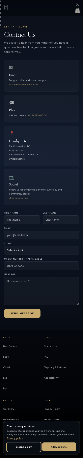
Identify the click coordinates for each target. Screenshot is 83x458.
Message (10, 274)
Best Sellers (10, 346)
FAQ (46, 356)
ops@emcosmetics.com (23, 84)
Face (6, 356)
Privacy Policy (52, 409)
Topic (8, 243)
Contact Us (50, 346)
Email (7, 228)
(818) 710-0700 (37, 115)
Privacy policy (15, 438)
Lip (5, 388)
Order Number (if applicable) (24, 259)
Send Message (22, 313)
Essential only (24, 446)
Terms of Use (51, 419)
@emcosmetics (18, 198)
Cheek (6, 367)
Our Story (8, 409)
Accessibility (51, 377)
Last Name (49, 213)
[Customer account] (77, 5)
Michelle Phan (11, 419)
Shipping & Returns (55, 367)
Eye (5, 377)
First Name (11, 213)
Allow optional (59, 446)
